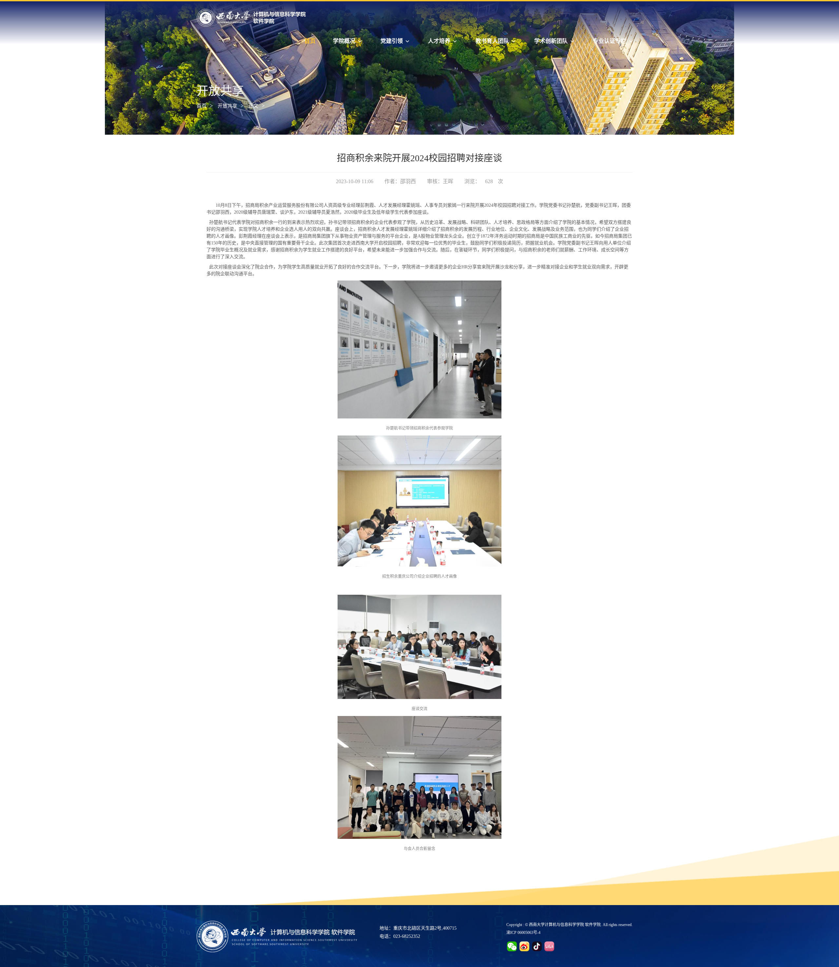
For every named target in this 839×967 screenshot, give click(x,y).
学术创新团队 (551, 41)
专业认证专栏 (609, 41)
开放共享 (227, 105)
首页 (310, 41)
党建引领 (391, 41)
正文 (253, 105)
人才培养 (439, 41)
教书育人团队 (492, 41)
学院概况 (344, 41)
